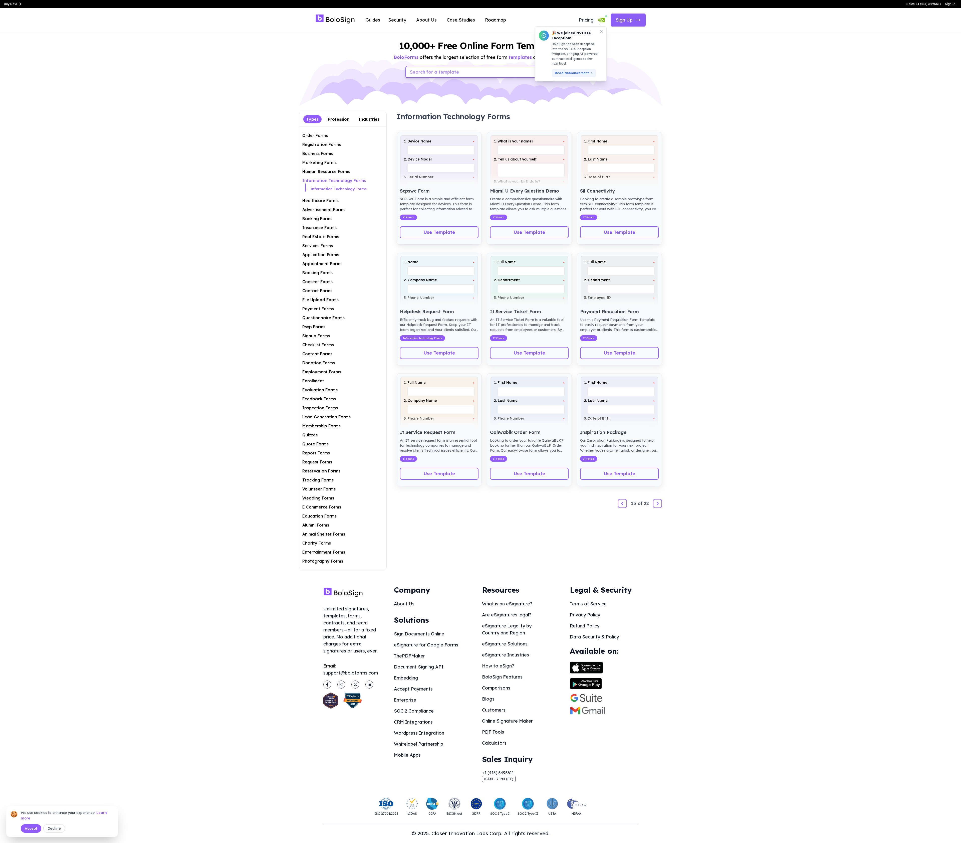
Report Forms (316, 452)
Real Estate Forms (320, 236)
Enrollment (313, 380)
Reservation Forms (321, 470)
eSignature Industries (505, 655)
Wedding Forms (318, 497)
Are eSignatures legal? (507, 615)
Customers (494, 710)
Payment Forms (318, 308)
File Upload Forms (320, 299)
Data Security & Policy (594, 637)
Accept (31, 828)
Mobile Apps (407, 755)
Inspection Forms (320, 407)
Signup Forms (316, 335)
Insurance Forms (319, 227)
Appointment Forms (322, 263)
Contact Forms (317, 290)
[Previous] (622, 503)
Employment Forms (321, 371)
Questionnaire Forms (323, 317)
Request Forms (317, 461)
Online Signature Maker (507, 721)
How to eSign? (498, 666)
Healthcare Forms (320, 200)
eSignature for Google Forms (426, 645)
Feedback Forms (319, 398)
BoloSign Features (502, 677)
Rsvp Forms (313, 326)
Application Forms (320, 254)
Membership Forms (321, 425)
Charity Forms (316, 543)
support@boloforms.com (350, 673)
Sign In (950, 4)
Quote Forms (315, 443)
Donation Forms (318, 362)
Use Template (439, 232)
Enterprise (405, 700)
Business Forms (317, 153)
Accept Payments (413, 689)
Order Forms (315, 135)
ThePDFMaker (409, 656)
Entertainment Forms (323, 552)
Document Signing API (418, 667)
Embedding (406, 678)
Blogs (488, 699)
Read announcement (572, 73)
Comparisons (496, 688)
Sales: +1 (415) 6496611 (923, 4)
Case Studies (461, 20)
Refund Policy (584, 626)
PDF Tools (493, 732)
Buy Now (10, 4)
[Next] (657, 503)
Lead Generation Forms (326, 416)
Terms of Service (588, 604)
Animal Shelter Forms (323, 534)
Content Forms (317, 353)
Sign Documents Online (419, 634)
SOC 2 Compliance (414, 711)
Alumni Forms (315, 525)
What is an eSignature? (507, 604)
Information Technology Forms (334, 180)
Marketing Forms (319, 162)
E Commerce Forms (321, 507)
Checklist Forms (318, 344)
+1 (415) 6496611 (498, 772)
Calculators (494, 743)
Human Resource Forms (326, 171)
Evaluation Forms (320, 389)
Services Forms (317, 245)
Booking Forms (317, 272)
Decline (54, 828)
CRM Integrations (413, 722)
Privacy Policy (585, 615)
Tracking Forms (318, 479)
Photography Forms (322, 561)
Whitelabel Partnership (418, 744)
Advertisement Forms (323, 209)
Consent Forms (317, 281)
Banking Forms (317, 218)
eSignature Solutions (505, 644)
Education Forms (319, 516)
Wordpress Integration (419, 733)
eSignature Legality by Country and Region (507, 629)
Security (397, 20)
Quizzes (310, 434)
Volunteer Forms (319, 488)
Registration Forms (321, 144)
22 (646, 503)
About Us (426, 20)
